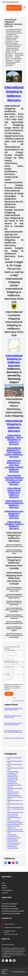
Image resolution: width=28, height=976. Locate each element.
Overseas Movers (12, 838)
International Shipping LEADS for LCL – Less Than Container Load (13, 731)
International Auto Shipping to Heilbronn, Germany (14, 514)
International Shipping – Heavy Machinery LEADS (13, 716)
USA (16, 934)
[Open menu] (24, 7)
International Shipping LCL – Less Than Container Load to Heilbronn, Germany (14, 466)
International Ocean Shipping (10, 908)
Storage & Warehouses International (12, 61)
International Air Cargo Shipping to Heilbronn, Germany (14, 504)
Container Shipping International (11, 35)
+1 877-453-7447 (9, 924)
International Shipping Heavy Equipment (13, 911)
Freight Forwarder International (10, 40)
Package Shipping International (12, 840)
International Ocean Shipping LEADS (13, 792)
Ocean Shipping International (11, 835)
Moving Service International (15, 831)
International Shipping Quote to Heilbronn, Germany (14, 525)
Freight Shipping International (12, 42)
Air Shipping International (14, 757)
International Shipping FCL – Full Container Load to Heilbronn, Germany (14, 452)
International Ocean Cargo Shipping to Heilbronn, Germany (14, 492)
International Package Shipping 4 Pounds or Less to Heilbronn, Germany (14, 480)
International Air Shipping (9, 906)
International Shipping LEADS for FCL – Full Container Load (13, 724)
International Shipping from (14, 45)
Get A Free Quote (13, 8)
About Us (4, 888)
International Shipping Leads (15, 804)
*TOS (14, 698)
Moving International (10, 52)
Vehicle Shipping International (10, 64)
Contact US (5, 892)
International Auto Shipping (9, 904)
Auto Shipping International (13, 29)
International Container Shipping (11, 913)
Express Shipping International (12, 37)
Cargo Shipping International (14, 33)
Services (4, 885)
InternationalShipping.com (10, 2)
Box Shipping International (13, 31)
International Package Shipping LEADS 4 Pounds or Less (13, 709)
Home (3, 883)
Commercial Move (7, 890)
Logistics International (12, 48)
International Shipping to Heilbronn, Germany (14, 360)
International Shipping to (13, 46)
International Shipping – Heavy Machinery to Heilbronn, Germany (14, 439)
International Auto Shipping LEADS (13, 738)
